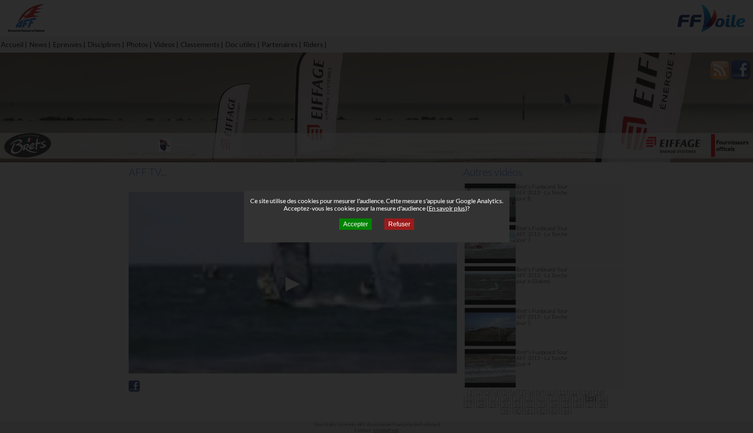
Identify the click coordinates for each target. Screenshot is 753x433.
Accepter (355, 224)
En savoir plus (447, 208)
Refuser (399, 224)
